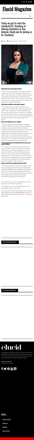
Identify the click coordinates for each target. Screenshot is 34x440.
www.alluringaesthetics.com (20, 192)
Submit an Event (6, 419)
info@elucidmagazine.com (6, 361)
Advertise (4, 427)
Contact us (5, 423)
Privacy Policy (6, 431)
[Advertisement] (17, 218)
